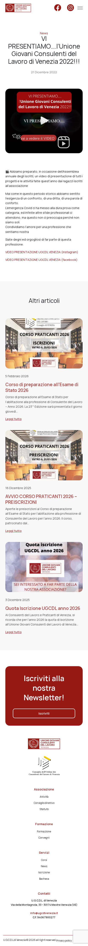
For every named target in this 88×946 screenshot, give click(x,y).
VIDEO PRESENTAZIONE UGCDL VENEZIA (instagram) (41, 252)
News (44, 33)
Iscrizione (44, 872)
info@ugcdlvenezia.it (44, 913)
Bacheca (44, 879)
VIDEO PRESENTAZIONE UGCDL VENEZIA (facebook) (41, 260)
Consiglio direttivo (44, 803)
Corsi (44, 860)
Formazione (44, 831)
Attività (44, 797)
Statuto (44, 809)
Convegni (44, 837)
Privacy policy (64, 940)
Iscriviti (44, 713)
